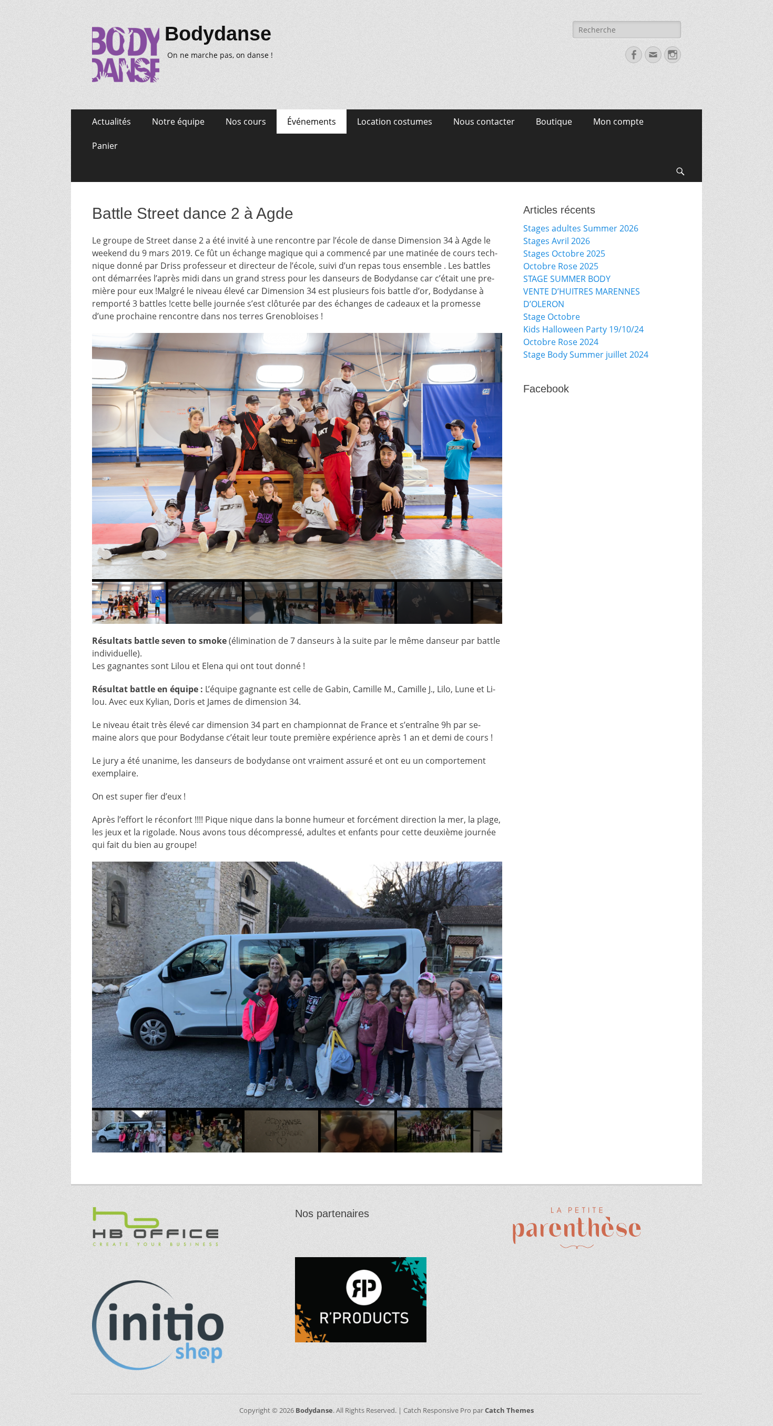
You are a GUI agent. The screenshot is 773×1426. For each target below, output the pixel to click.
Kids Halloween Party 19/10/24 (583, 329)
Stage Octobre (551, 316)
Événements (311, 121)
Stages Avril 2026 (556, 241)
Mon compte (618, 121)
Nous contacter (484, 121)
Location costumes (394, 121)
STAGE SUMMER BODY (567, 279)
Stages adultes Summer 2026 (580, 228)
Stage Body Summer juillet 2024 (585, 354)
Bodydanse (218, 34)
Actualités (111, 121)
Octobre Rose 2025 (560, 266)
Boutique (554, 121)
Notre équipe (178, 121)
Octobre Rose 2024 (560, 342)
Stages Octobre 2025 (564, 253)
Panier (105, 145)
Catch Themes (509, 1410)
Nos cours (246, 121)
